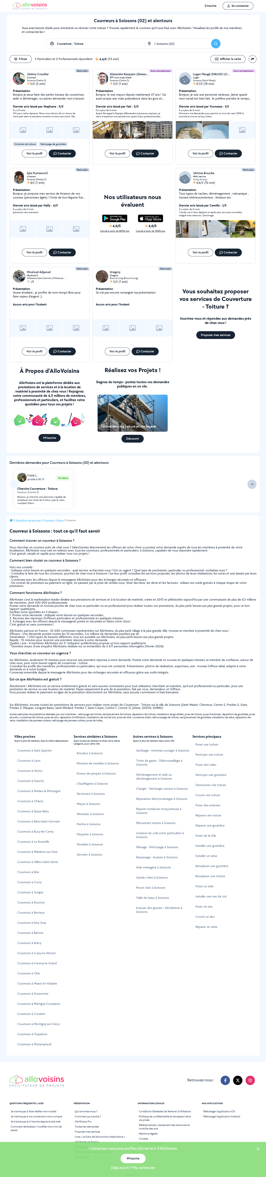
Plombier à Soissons (90, 844)
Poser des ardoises (208, 805)
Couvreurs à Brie (28, 872)
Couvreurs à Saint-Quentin (34, 750)
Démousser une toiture (211, 785)
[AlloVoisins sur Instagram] (250, 1080)
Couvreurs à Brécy (29, 943)
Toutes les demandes (87, 1126)
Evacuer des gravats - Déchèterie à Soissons (159, 910)
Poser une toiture (207, 744)
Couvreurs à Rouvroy (30, 902)
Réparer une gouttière (210, 825)
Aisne (61, 520)
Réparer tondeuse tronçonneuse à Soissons (158, 811)
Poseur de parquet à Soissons (96, 773)
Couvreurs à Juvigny (30, 892)
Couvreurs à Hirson (29, 771)
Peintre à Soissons (88, 824)
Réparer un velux (206, 927)
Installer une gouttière (210, 846)
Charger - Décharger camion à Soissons (162, 789)
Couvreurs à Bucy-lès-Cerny (35, 831)
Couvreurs (49, 520)
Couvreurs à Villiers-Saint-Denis (37, 862)
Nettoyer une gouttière (211, 775)
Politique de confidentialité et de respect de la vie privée (165, 1118)
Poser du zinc (204, 906)
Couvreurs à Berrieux (31, 913)
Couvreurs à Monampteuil (34, 1044)
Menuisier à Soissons (90, 814)
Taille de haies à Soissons (152, 898)
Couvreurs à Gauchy (30, 781)
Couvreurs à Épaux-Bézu (33, 811)
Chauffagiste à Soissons (92, 784)
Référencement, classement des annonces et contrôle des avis (164, 1126)
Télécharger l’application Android (221, 1116)
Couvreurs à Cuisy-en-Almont (36, 953)
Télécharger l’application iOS (219, 1111)
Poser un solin (204, 886)
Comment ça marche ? (88, 1116)
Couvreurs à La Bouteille (33, 842)
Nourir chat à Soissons (150, 888)
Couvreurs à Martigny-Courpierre (38, 1004)
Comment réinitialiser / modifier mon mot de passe (36, 1128)
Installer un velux (206, 856)
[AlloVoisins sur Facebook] (225, 1080)
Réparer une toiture (208, 815)
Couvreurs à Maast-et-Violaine (37, 983)
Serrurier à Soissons (89, 854)
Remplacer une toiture (210, 876)
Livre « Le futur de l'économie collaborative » (100, 1136)
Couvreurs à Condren (31, 1014)
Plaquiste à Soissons (90, 834)
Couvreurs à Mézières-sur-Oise (37, 852)
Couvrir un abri (205, 917)
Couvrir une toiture (208, 795)
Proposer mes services (87, 1131)
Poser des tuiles (206, 765)
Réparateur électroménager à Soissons (161, 799)
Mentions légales (148, 1133)
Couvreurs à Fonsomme (32, 994)
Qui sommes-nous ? (86, 1111)
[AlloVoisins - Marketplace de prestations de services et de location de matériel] (30, 8)
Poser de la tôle (206, 836)
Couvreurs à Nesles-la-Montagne (39, 791)
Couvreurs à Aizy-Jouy (31, 923)
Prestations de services (28, 520)
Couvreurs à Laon (28, 761)
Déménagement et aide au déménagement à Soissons (154, 777)
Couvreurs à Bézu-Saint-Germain (38, 821)
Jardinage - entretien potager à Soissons (162, 750)
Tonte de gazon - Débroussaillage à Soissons (159, 763)
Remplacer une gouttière (212, 866)
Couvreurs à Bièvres (30, 933)
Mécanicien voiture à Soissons (155, 823)
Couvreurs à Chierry (30, 801)
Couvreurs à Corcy (29, 882)
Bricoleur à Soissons (90, 753)
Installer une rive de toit (211, 896)
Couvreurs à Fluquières (32, 1034)
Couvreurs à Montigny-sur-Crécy (38, 1024)
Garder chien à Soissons (152, 877)
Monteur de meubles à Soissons (98, 763)
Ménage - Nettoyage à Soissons (157, 847)
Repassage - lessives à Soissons (157, 857)
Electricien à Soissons (91, 794)
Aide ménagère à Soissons (153, 867)
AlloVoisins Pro (83, 1121)
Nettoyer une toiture (209, 755)
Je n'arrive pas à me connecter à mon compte (36, 1116)
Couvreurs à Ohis (28, 973)
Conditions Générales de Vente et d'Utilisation (165, 1111)
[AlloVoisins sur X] (237, 1080)
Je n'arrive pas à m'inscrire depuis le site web (36, 1121)
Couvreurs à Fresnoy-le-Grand (37, 963)
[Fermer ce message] (258, 1149)
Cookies (143, 1138)
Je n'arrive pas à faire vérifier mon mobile (33, 1111)
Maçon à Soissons (88, 804)
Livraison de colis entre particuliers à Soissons (160, 835)
